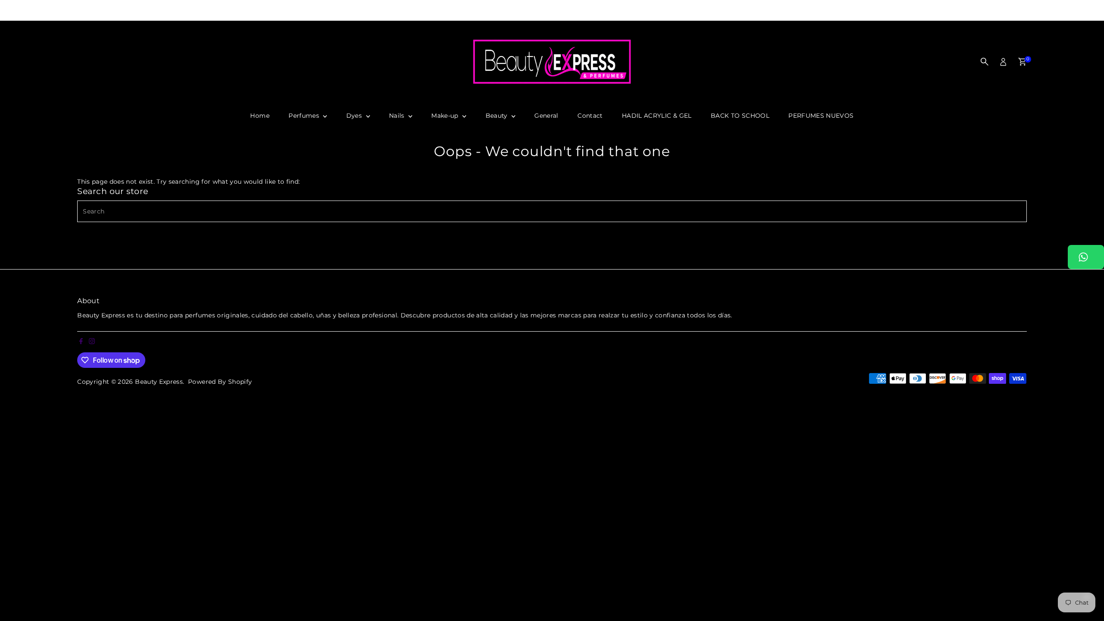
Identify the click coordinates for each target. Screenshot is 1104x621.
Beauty (497, 115)
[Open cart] (1022, 62)
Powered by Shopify (220, 382)
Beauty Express (159, 382)
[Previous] (287, 10)
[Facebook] (4, 10)
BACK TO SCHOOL (740, 115)
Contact (589, 115)
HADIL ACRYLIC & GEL (657, 115)
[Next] (816, 10)
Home (259, 115)
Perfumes (305, 115)
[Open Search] (984, 62)
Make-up (445, 115)
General (546, 115)
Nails (397, 115)
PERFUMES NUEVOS (820, 115)
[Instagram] (14, 10)
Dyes (355, 115)
